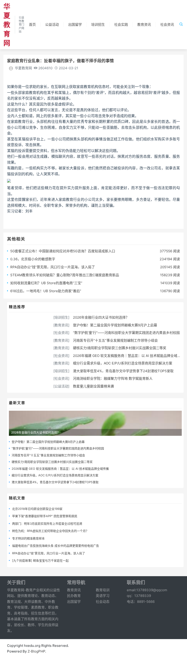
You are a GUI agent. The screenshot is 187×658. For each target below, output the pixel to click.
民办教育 (74, 595)
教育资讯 (144, 24)
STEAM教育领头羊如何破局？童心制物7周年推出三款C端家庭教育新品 (64, 275)
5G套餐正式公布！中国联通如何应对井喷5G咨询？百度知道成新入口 (62, 251)
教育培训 (102, 590)
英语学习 (102, 595)
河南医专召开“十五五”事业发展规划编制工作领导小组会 (115, 340)
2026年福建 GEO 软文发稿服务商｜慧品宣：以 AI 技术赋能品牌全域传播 (128, 356)
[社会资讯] (61, 332)
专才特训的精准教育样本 (28, 538)
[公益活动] (61, 386)
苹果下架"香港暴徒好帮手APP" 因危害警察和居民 (44, 516)
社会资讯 (167, 24)
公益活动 (52, 24)
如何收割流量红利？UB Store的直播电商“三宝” (46, 283)
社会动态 (102, 601)
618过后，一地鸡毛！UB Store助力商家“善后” (45, 291)
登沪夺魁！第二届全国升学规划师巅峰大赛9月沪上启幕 (115, 325)
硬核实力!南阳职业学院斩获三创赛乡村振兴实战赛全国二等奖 (119, 348)
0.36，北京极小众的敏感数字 (32, 259)
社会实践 (121, 24)
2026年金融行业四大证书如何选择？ (101, 317)
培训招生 (98, 24)
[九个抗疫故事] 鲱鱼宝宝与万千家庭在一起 (40, 560)
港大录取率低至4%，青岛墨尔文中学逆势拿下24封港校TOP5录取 (123, 371)
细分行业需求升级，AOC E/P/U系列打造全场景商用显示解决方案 (122, 363)
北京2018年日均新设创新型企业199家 (37, 509)
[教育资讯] (61, 325)
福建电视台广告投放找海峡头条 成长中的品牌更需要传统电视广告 (55, 545)
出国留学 (75, 24)
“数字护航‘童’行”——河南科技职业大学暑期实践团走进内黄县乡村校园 (126, 332)
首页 (32, 24)
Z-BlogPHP (36, 651)
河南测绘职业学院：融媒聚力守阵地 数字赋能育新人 (113, 378)
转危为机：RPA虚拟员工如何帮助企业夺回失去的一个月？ (50, 531)
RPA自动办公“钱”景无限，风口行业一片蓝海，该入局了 (52, 267)
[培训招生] (61, 317)
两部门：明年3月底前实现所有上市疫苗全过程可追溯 (47, 523)
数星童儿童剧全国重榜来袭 (93, 386)
